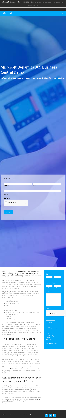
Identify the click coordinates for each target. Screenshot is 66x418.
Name (47, 274)
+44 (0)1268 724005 (51, 343)
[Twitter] (50, 415)
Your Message (50, 292)
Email (34, 185)
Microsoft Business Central (58, 2)
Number (48, 288)
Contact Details (50, 283)
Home (34, 2)
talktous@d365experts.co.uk (10, 2)
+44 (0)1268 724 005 (26, 2)
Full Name (6, 185)
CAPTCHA (7, 198)
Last (55, 279)
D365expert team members (17, 369)
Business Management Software (44, 2)
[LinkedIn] (54, 415)
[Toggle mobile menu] (63, 13)
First (47, 279)
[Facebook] (46, 415)
